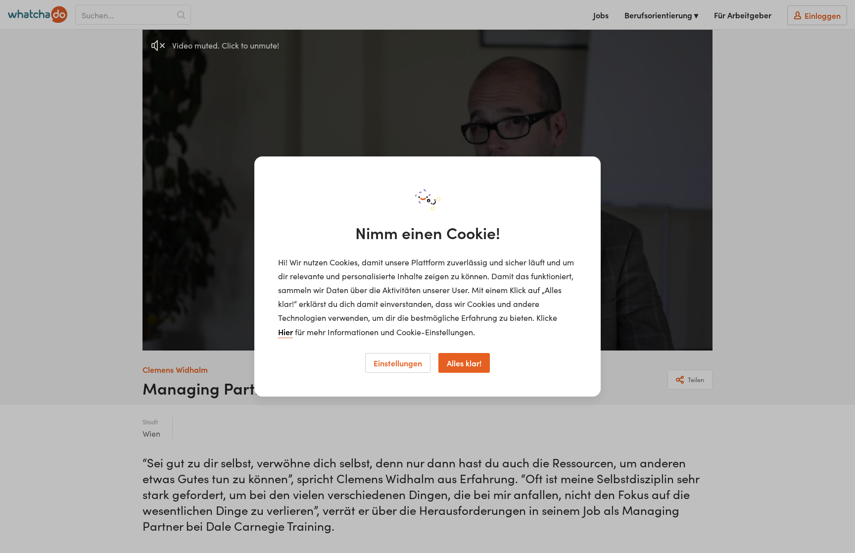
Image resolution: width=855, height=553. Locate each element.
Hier (285, 331)
